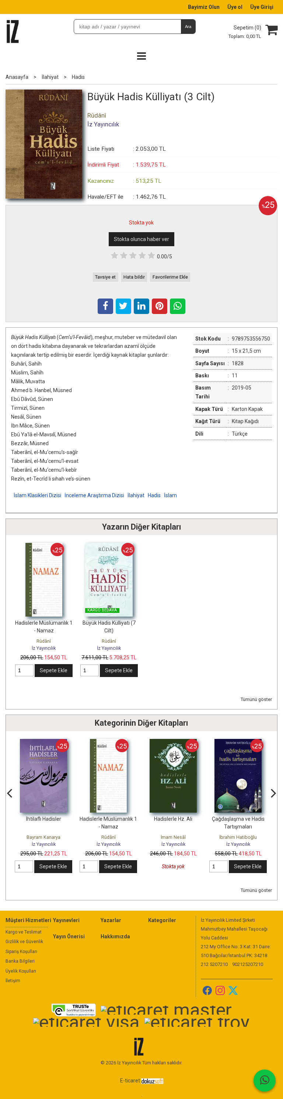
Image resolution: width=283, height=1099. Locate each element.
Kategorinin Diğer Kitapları (141, 723)
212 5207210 (214, 964)
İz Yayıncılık (44, 648)
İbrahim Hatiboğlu (238, 837)
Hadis (154, 495)
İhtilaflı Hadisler (43, 819)
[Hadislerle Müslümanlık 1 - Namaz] (43, 547)
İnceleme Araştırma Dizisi (94, 495)
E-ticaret (130, 1081)
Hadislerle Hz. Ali (173, 819)
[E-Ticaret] (152, 1081)
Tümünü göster (256, 699)
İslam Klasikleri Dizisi (37, 495)
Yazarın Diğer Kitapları (141, 526)
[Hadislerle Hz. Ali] (173, 743)
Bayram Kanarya (43, 837)
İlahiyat (135, 495)
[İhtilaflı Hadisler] (43, 743)
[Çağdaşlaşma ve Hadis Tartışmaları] (238, 743)
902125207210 (247, 964)
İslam (170, 495)
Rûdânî (43, 641)
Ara (188, 26)
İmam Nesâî (173, 837)
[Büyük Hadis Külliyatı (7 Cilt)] (109, 547)
